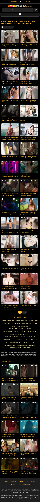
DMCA (21, 482)
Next (24, 312)
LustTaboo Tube (26, 1)
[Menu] (20, 14)
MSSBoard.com (25, 484)
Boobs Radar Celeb (31, 497)
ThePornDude (14, 1)
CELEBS (29, 6)
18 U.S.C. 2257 (31, 482)
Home (6, 482)
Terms (13, 482)
